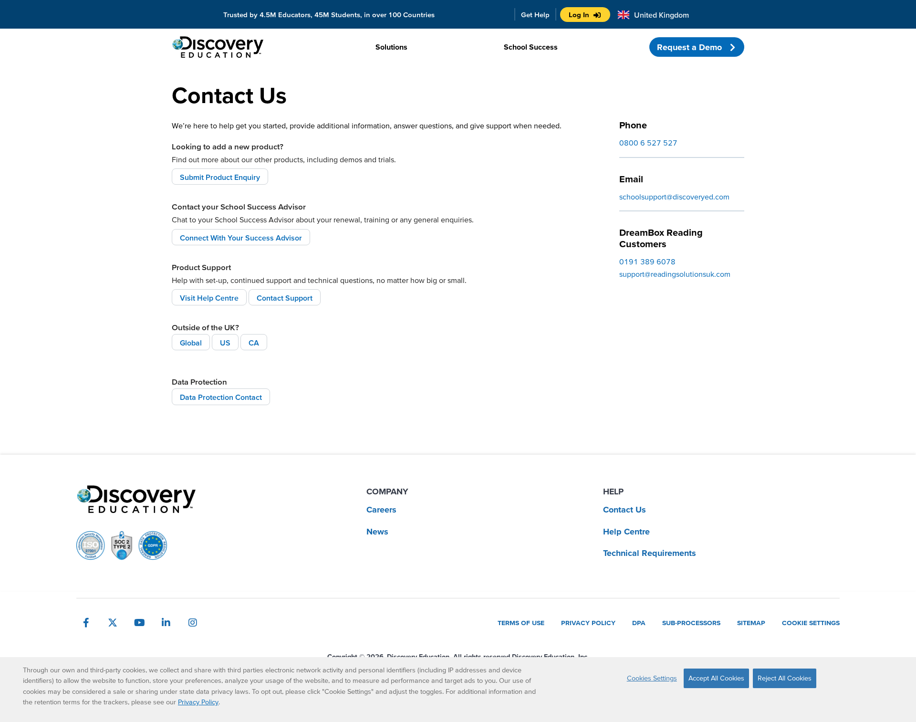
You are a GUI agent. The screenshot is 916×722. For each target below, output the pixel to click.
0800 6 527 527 (648, 142)
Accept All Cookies (716, 678)
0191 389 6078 (647, 261)
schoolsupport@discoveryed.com (674, 196)
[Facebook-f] (85, 622)
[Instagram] (192, 622)
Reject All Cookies (785, 678)
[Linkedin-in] (166, 622)
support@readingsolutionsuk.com (674, 274)
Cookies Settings (652, 678)
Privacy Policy (198, 702)
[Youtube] (139, 622)
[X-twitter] (112, 622)
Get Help (535, 14)
